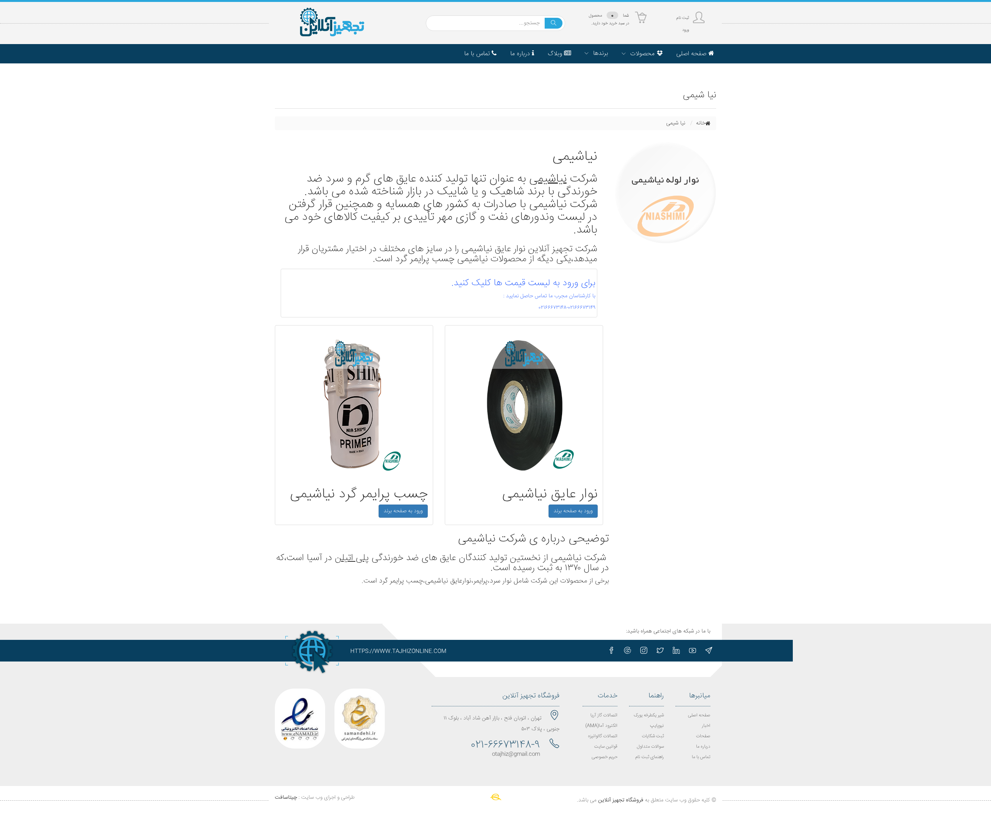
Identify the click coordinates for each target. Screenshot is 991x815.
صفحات (703, 736)
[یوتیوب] (692, 650)
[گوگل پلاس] (627, 650)
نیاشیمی (548, 179)
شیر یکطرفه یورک (649, 715)
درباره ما (703, 746)
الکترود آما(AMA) (601, 726)
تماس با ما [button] (478, 54)
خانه (700, 123)
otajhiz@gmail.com (516, 754)
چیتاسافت (286, 797)
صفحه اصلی (699, 715)
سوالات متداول (650, 746)
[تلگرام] (708, 650)
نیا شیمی (675, 123)
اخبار (706, 726)
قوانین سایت (605, 746)
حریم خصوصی (604, 757)
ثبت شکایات (653, 736)
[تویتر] (660, 650)
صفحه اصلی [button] (692, 54)
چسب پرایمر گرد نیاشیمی (359, 494)
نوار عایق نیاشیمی (550, 494)
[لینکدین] (676, 650)
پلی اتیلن (352, 558)
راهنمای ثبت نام (649, 757)
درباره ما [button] (521, 54)
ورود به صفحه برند (573, 511)
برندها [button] (599, 53)
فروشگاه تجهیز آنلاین (620, 800)
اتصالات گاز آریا (603, 715)
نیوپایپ (657, 726)
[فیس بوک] (611, 650)
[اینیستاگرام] (643, 650)
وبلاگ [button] (556, 54)
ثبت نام (682, 18)
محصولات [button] (642, 54)
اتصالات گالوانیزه (602, 736)
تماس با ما (701, 757)
